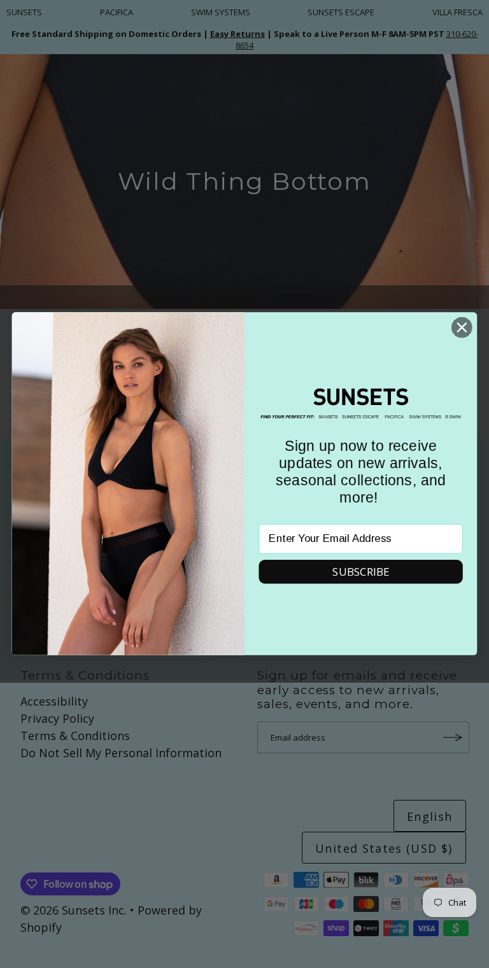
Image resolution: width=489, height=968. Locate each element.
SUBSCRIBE (360, 571)
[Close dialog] (461, 327)
